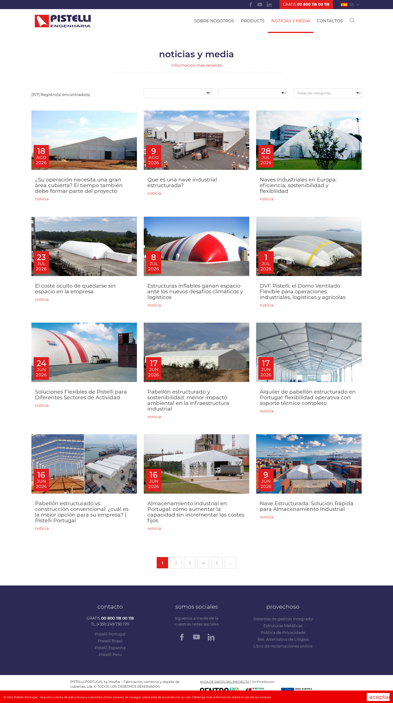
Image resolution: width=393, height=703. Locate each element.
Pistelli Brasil (110, 641)
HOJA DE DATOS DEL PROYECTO (224, 681)
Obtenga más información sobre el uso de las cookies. (231, 697)
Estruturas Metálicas (282, 625)
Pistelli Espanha (110, 647)
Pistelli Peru (110, 654)
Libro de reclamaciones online (282, 646)
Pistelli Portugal (110, 634)
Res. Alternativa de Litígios (283, 639)
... (230, 563)
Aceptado (379, 696)
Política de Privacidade (283, 632)
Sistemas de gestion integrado (283, 619)
